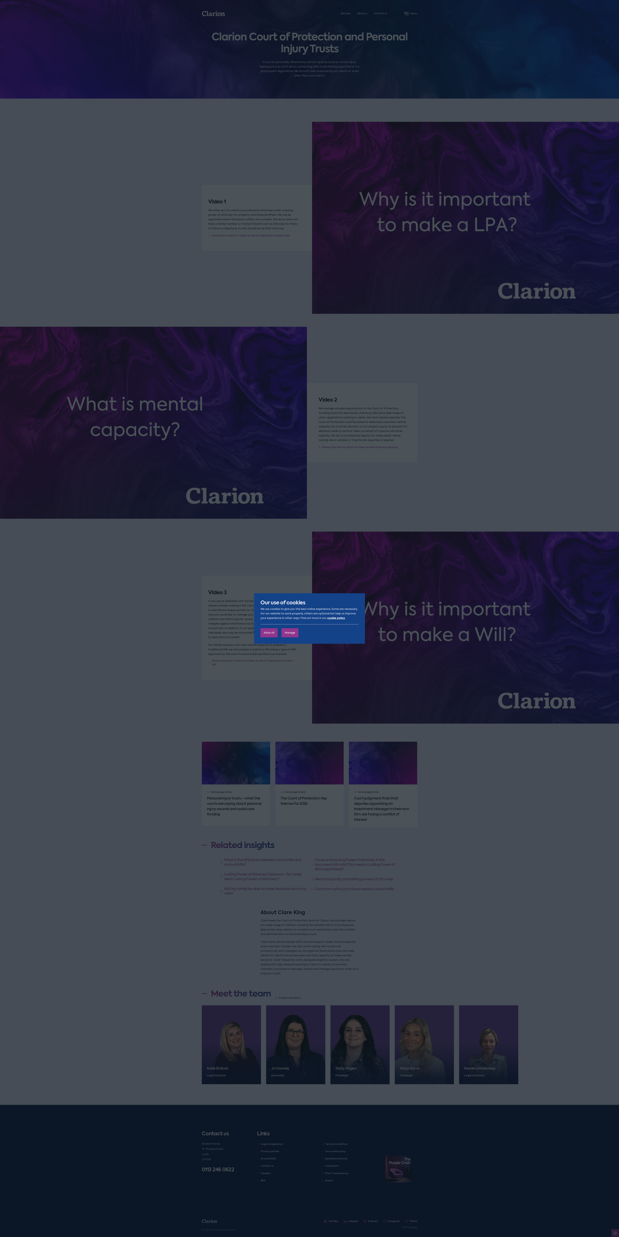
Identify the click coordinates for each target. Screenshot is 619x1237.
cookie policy (336, 618)
